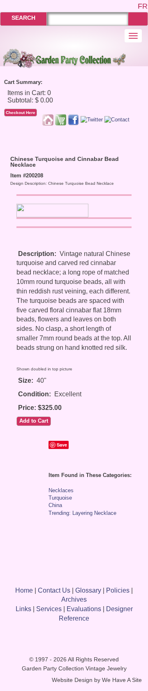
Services (49, 608)
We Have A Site (122, 680)
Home (24, 590)
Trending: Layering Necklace (82, 513)
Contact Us (54, 590)
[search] (138, 18)
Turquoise (60, 498)
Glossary (88, 590)
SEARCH (23, 18)
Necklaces (61, 490)
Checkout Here (20, 112)
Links (23, 608)
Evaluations (84, 608)
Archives (74, 599)
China (55, 505)
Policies (118, 590)
